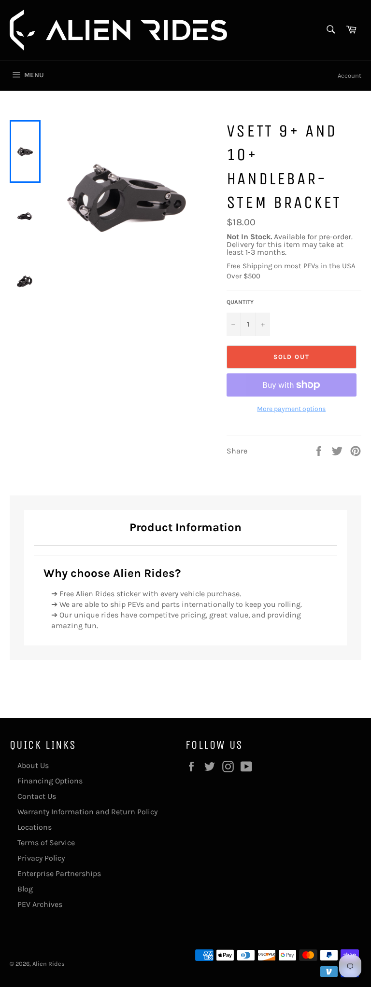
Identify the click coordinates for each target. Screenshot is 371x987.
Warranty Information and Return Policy (87, 811)
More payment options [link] (291, 409)
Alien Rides (48, 963)
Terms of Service (46, 842)
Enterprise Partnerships (59, 873)
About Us (33, 765)
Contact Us (36, 796)
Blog (25, 888)
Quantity (240, 302)
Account (349, 75)
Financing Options (50, 780)
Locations (34, 827)
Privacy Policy (41, 858)
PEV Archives (39, 904)
